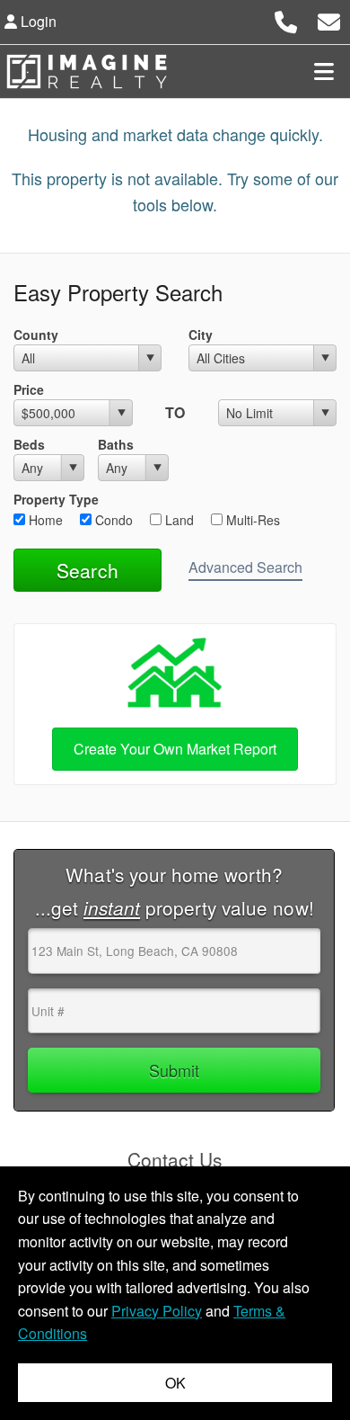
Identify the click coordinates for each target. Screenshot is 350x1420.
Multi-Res (251, 520)
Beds (29, 444)
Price (28, 389)
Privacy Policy (156, 1310)
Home (44, 520)
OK (175, 1382)
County (35, 335)
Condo (112, 520)
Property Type (56, 499)
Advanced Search (245, 567)
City (200, 335)
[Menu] (324, 71)
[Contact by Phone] (286, 19)
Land (178, 520)
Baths (116, 444)
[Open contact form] (329, 19)
